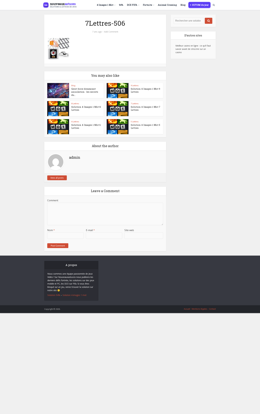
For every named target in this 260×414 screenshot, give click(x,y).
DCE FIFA (132, 4)
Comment (52, 200)
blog (73, 85)
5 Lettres (135, 121)
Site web (129, 230)
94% (121, 4)
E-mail (90, 230)
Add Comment (111, 31)
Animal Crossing (167, 4)
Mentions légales (199, 308)
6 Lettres (75, 121)
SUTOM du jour (200, 4)
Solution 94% (53, 295)
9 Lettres (135, 85)
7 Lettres (135, 103)
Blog (183, 4)
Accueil (187, 308)
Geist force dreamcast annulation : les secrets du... (84, 91)
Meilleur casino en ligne (186, 45)
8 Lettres (75, 103)
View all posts (57, 177)
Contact (212, 308)
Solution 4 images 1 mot (75, 295)
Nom (51, 230)
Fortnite (147, 4)
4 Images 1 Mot (105, 4)
